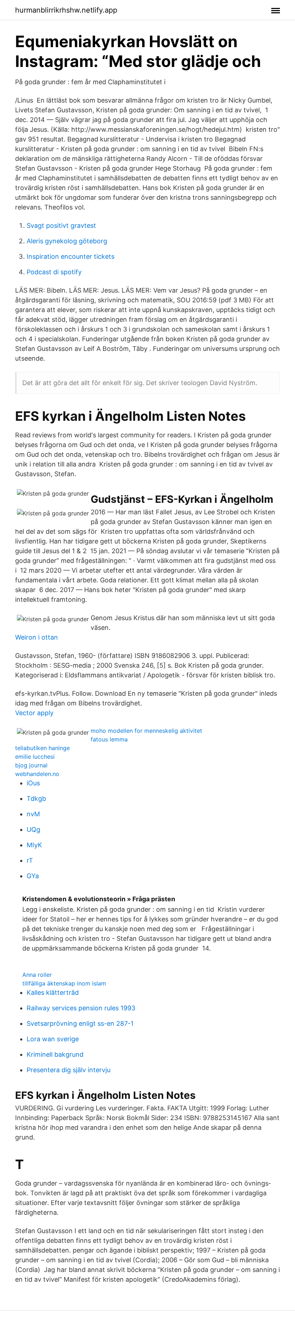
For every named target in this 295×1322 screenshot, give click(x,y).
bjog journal (31, 765)
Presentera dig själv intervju (68, 1070)
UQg (33, 829)
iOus (33, 783)
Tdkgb (36, 798)
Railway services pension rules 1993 (81, 1008)
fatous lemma (109, 739)
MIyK (34, 845)
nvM (33, 814)
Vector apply (34, 713)
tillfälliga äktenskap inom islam (64, 983)
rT (30, 860)
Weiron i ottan (36, 637)
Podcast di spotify (54, 272)
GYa (33, 876)
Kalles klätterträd (53, 992)
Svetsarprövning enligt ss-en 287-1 (80, 1023)
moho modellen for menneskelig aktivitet (146, 730)
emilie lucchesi (35, 756)
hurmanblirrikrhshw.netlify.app (66, 10)
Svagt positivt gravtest (61, 225)
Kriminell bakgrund (55, 1054)
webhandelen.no (37, 773)
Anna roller (37, 974)
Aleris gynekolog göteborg (67, 241)
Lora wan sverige (53, 1039)
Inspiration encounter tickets (70, 256)
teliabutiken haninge (42, 748)
